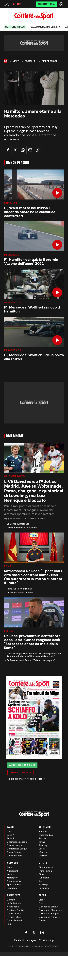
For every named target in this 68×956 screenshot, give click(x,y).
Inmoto (10, 874)
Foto (41, 903)
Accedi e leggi (34, 778)
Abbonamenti (46, 867)
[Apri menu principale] (6, 4)
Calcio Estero (14, 852)
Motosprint (12, 877)
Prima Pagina (45, 871)
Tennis (42, 842)
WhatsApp (48, 940)
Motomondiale (46, 835)
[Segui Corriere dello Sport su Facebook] (26, 933)
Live (18, 4)
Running (43, 845)
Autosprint (12, 871)
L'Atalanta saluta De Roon (20, 592)
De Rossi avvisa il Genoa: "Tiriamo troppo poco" (31, 660)
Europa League (14, 845)
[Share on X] (15, 150)
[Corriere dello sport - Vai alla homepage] (33, 16)
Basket (42, 838)
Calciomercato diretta (45, 27)
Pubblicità (44, 877)
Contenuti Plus (15, 27)
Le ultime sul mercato (18, 524)
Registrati (44, 888)
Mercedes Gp (49, 61)
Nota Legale (13, 906)
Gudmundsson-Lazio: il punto (22, 527)
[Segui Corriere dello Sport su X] (34, 933)
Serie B (10, 838)
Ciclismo (43, 855)
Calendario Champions (50, 910)
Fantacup (12, 888)
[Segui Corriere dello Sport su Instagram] (42, 933)
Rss (40, 881)
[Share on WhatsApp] (22, 150)
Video (16, 61)
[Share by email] (30, 150)
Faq (9, 924)
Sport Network (14, 884)
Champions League (17, 842)
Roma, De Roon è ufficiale (20, 589)
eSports (43, 852)
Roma (7, 566)
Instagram (32, 940)
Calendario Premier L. (50, 917)
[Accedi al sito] (61, 4)
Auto (9, 867)
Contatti (11, 899)
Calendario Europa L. (49, 913)
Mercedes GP (12, 255)
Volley (42, 848)
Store (41, 874)
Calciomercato (14, 476)
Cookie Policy (14, 913)
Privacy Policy (14, 917)
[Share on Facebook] (8, 150)
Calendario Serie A (48, 906)
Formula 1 (30, 61)
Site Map (43, 884)
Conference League (17, 848)
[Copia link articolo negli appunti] (37, 150)
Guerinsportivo (14, 881)
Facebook (19, 940)
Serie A (8, 631)
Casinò (42, 920)
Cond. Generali (14, 920)
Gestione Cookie (15, 910)
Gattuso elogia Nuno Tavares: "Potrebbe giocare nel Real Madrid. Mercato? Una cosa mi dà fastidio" (34, 655)
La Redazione (14, 903)
